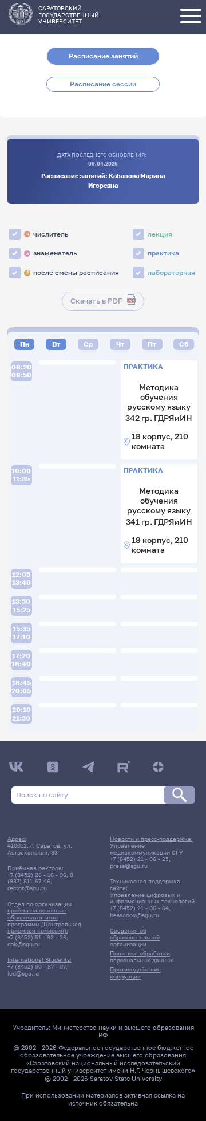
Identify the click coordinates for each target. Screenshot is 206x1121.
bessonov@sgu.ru (134, 914)
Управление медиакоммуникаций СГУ (146, 849)
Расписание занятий (103, 56)
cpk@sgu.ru (23, 944)
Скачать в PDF (96, 301)
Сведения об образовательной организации (135, 937)
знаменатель (51, 253)
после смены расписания (72, 272)
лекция (160, 234)
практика (163, 253)
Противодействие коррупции (135, 973)
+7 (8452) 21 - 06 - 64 (139, 907)
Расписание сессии (103, 84)
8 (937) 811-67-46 (40, 878)
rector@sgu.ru (27, 887)
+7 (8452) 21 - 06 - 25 (139, 858)
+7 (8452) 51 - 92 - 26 (36, 937)
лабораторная (171, 272)
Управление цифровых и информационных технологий (152, 898)
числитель (47, 234)
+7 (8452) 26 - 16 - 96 (36, 874)
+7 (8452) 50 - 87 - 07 (36, 966)
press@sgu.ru (129, 865)
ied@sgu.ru (23, 973)
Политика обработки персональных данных (141, 956)
